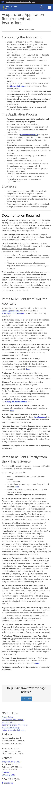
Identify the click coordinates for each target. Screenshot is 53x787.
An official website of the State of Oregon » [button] (20, 2)
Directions (6, 772)
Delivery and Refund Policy (13, 719)
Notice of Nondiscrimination (13, 730)
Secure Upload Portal (10, 311)
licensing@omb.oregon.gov (13, 313)
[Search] (42, 7)
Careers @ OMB (8, 775)
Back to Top (8, 783)
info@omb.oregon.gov (11, 762)
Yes (23, 699)
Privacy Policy (7, 717)
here (37, 663)
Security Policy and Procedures (14, 725)
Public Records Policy (10, 727)
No (29, 699)
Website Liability (8, 722)
